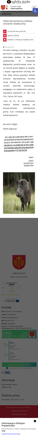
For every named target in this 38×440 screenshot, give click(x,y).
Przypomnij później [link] (8, 434)
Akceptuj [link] (17, 434)
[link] (35, 10)
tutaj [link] (3, 431)
